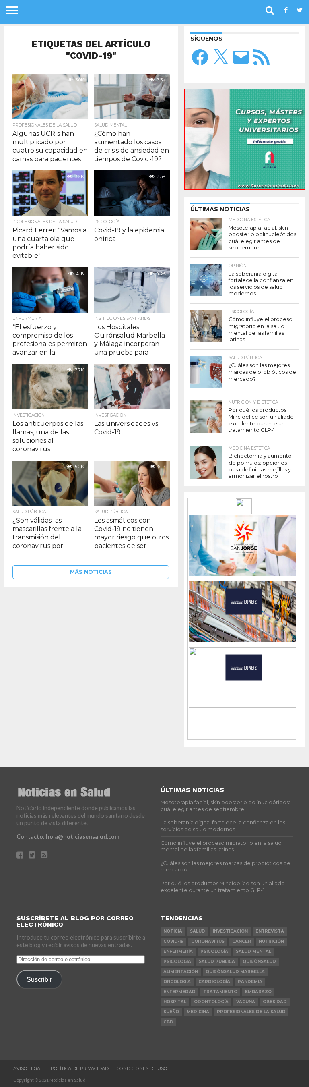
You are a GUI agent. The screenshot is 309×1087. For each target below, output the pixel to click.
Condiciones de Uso (142, 1068)
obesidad (275, 1001)
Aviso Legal (28, 1068)
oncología (177, 981)
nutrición (271, 941)
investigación (230, 931)
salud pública (217, 961)
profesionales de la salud (251, 1011)
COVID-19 (173, 941)
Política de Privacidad (80, 1068)
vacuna (245, 1001)
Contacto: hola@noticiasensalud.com (67, 836)
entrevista (269, 931)
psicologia (177, 961)
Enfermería (178, 951)
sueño (171, 1011)
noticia (172, 931)
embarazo (258, 991)
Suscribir (39, 979)
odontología (211, 1001)
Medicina (198, 1011)
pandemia (250, 981)
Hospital (174, 1001)
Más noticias (91, 572)
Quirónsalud (259, 961)
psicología (214, 951)
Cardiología (214, 981)
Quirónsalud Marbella (235, 971)
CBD (168, 1022)
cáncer (241, 941)
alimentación (180, 971)
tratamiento (220, 991)
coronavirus (208, 941)
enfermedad (179, 991)
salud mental (253, 951)
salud (197, 931)
